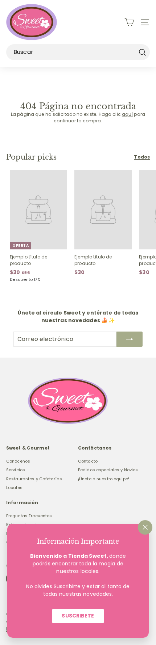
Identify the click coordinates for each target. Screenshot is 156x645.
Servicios (15, 470)
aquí (127, 114)
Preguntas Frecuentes (29, 516)
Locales (14, 487)
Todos (142, 157)
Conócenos (18, 461)
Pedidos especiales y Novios (108, 470)
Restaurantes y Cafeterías (34, 479)
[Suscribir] (129, 339)
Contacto (88, 461)
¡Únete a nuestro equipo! (103, 479)
